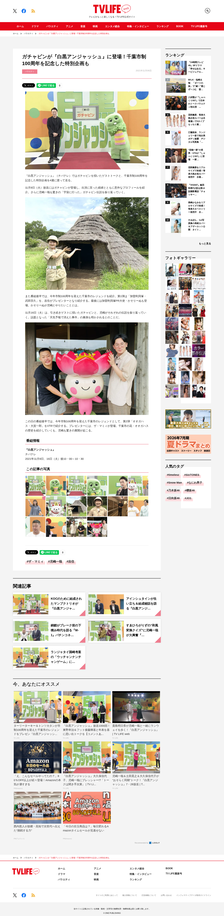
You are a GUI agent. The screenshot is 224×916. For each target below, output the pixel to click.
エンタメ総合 (112, 26)
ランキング (162, 26)
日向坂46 (174, 498)
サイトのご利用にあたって (107, 895)
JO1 (188, 498)
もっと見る (205, 243)
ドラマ (35, 26)
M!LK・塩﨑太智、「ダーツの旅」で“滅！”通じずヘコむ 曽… (196, 85)
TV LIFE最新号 (199, 26)
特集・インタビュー (138, 26)
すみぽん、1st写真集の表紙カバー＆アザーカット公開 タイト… (196, 225)
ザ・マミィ (36, 561)
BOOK (179, 26)
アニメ (69, 26)
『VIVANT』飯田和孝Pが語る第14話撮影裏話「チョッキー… (196, 190)
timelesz (173, 474)
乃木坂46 (174, 490)
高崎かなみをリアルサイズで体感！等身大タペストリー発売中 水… (196, 207)
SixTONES (192, 474)
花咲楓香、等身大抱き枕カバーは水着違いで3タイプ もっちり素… (197, 120)
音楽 (82, 26)
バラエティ (52, 26)
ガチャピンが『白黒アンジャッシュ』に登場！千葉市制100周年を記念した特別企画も (74, 33)
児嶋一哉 (56, 561)
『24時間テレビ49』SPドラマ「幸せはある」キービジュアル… (196, 67)
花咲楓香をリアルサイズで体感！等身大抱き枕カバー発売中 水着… (196, 172)
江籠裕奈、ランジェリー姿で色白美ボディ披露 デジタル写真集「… (196, 137)
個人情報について (129, 895)
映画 (95, 26)
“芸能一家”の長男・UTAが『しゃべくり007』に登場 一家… (196, 155)
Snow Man (175, 482)
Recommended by (142, 843)
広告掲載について (149, 895)
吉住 (71, 561)
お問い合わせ (166, 895)
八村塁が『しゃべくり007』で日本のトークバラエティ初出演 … (196, 102)
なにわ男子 (195, 482)
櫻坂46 (190, 490)
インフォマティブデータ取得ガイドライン (193, 895)
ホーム (20, 26)
